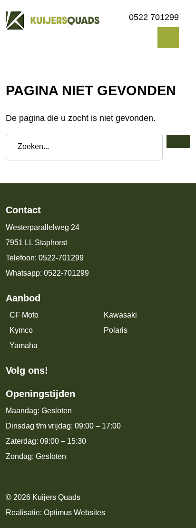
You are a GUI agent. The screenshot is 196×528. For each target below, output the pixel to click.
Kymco (21, 330)
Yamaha (24, 345)
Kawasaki (120, 315)
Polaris (115, 330)
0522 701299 (154, 17)
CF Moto (24, 315)
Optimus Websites (74, 512)
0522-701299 (61, 258)
